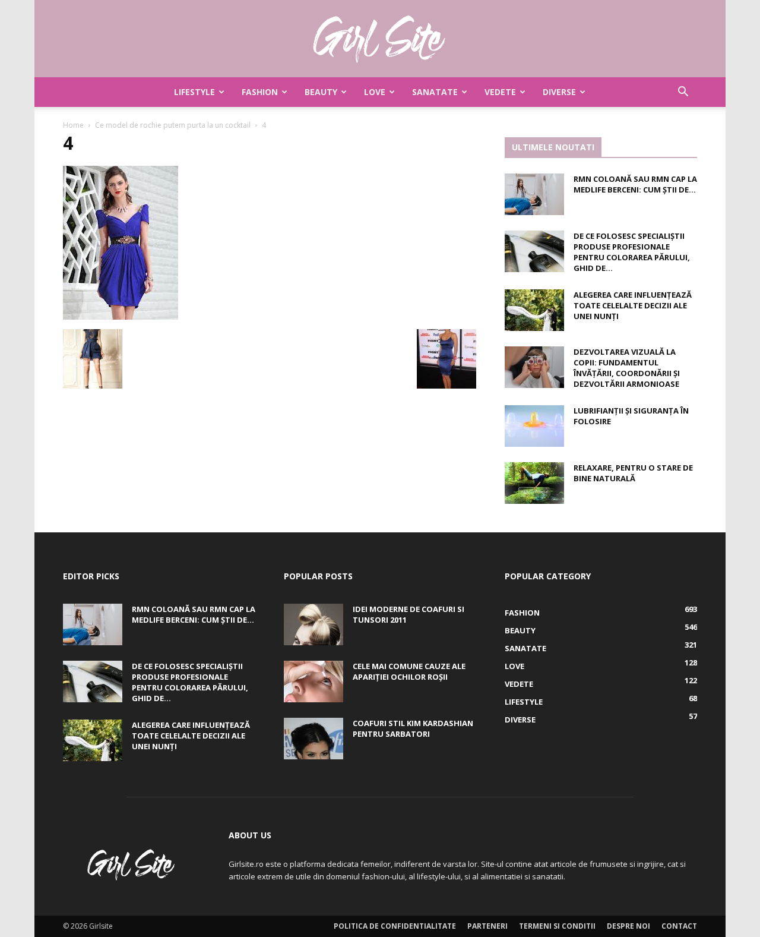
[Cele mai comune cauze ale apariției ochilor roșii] (313, 681)
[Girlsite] (380, 39)
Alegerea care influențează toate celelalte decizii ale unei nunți (633, 305)
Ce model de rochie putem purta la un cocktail (173, 125)
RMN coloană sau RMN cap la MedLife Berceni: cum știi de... (635, 184)
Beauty (321, 91)
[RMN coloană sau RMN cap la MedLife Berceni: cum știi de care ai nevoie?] (534, 194)
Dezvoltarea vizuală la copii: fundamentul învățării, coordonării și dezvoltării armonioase (627, 367)
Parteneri (487, 926)
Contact (679, 926)
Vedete (500, 91)
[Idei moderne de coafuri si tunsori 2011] (313, 624)
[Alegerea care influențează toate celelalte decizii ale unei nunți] (534, 310)
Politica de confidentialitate (395, 926)
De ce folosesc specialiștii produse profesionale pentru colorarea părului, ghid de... (632, 252)
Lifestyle (194, 91)
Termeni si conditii (557, 926)
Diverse (559, 91)
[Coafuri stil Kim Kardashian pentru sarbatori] (313, 738)
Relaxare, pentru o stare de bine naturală (633, 473)
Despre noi (628, 926)
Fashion (260, 91)
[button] (683, 93)
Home (73, 125)
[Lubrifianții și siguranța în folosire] (534, 426)
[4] (120, 316)
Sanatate (435, 91)
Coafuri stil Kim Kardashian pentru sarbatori (413, 728)
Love (374, 91)
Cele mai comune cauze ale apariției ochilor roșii (409, 671)
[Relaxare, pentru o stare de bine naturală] (534, 483)
